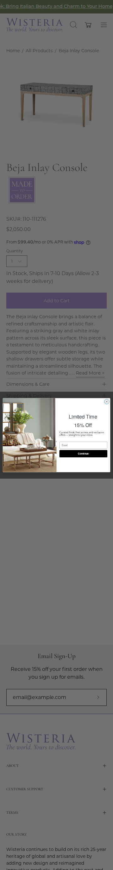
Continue (83, 453)
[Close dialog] (106, 401)
